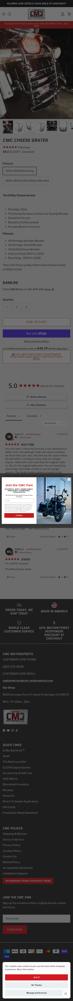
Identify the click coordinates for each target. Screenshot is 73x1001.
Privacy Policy (19, 508)
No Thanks (36, 985)
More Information (25, 969)
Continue (19, 515)
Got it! (37, 977)
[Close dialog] (69, 479)
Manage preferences (36, 993)
